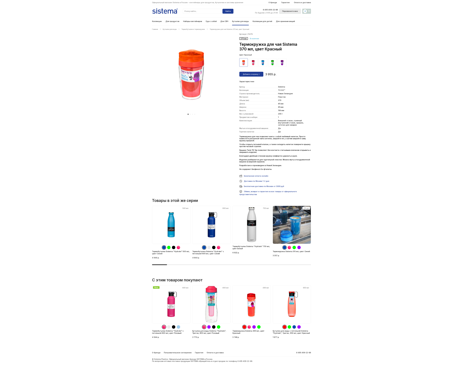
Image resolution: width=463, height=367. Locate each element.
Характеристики (246, 81)
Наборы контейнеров (192, 21)
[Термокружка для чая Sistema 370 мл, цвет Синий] (263, 62)
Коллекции (157, 21)
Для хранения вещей (285, 21)
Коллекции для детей (262, 21)
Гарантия (285, 2)
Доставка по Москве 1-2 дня (256, 181)
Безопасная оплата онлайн (256, 176)
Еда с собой (211, 21)
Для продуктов (172, 21)
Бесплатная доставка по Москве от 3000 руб (264, 186)
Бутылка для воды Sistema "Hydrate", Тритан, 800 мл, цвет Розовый (209, 332)
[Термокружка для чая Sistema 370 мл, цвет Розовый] (254, 62)
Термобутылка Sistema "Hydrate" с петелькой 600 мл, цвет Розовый (168, 332)
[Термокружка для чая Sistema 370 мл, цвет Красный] (244, 62)
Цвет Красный (245, 55)
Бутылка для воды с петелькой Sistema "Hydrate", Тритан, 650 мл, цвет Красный (291, 332)
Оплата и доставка (302, 2)
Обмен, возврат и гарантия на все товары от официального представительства (268, 192)
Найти (228, 11)
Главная (155, 29)
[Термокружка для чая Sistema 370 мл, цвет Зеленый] (273, 62)
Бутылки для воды (240, 21)
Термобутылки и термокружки (193, 29)
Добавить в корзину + (251, 74)
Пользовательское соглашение (178, 353)
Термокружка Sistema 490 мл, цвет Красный (248, 332)
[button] (188, 114)
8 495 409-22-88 (270, 10)
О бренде (273, 2)
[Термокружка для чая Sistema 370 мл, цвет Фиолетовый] (283, 62)
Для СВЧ (224, 21)
